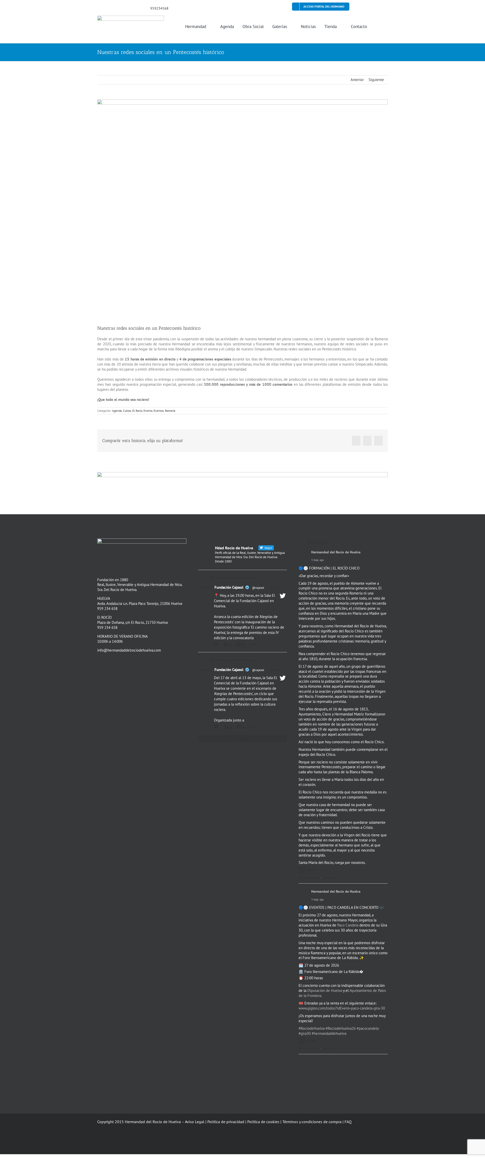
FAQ (348, 1121)
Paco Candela (347, 925)
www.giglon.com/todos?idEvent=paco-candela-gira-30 (342, 1008)
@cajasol (258, 587)
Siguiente (376, 79)
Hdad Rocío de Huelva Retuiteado (237, 578)
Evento (147, 411)
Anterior (357, 79)
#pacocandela (368, 1028)
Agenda (117, 411)
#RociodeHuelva (312, 1028)
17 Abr (275, 587)
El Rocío (137, 411)
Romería (170, 411)
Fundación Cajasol (228, 587)
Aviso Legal (194, 1121)
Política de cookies (263, 1121)
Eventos (159, 411)
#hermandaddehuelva (329, 1033)
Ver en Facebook (308, 877)
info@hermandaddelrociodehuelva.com (129, 650)
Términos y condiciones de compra (312, 1121)
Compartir (329, 877)
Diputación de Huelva (324, 990)
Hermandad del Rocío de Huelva (335, 552)
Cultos (127, 411)
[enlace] (98, 8)
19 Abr (275, 670)
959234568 (159, 8)
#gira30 (305, 1033)
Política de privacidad (225, 1121)
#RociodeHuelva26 (341, 1028)
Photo (311, 869)
